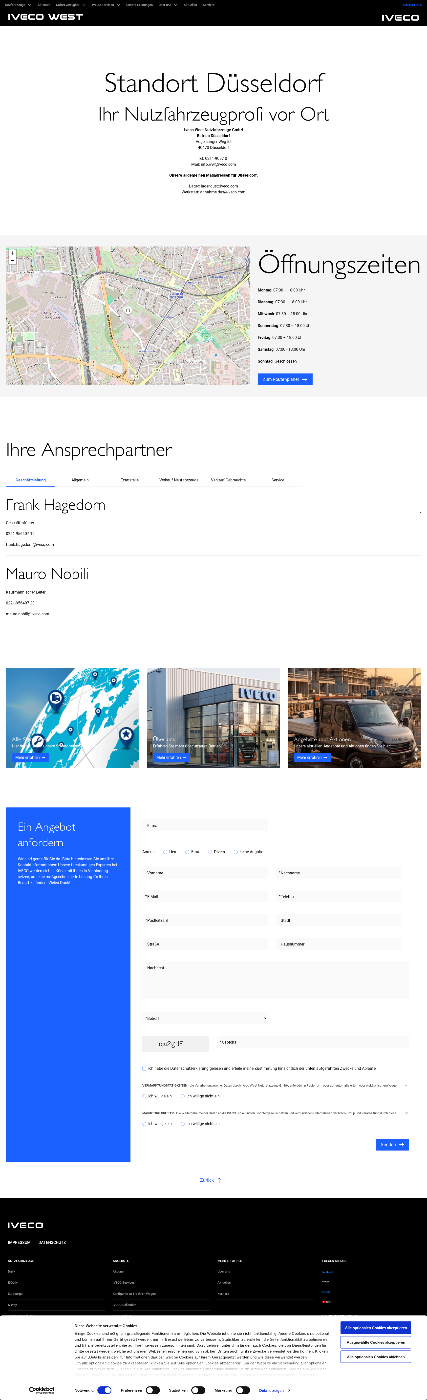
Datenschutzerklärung (190, 1068)
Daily (11, 1271)
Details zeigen (271, 1390)
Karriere (223, 1294)
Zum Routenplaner (281, 379)
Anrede (148, 851)
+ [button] (12, 253)
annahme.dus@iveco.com (222, 192)
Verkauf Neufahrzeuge (178, 480)
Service (278, 480)
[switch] (153, 1390)
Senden (388, 1144)
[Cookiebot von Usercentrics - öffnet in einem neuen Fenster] (42, 1390)
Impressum (19, 1242)
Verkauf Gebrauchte (228, 480)
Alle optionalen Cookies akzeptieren (376, 1328)
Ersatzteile (130, 480)
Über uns (223, 1271)
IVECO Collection (124, 1305)
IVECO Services (124, 1282)
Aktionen (119, 1271)
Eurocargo (15, 1294)
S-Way (12, 1305)
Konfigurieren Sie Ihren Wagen (134, 1294)
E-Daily (13, 1282)
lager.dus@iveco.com (219, 186)
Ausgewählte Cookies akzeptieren (376, 1342)
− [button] (12, 260)
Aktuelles (224, 1282)
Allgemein (80, 480)
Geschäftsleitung (31, 480)
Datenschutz (52, 1242)
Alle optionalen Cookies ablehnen (376, 1357)
